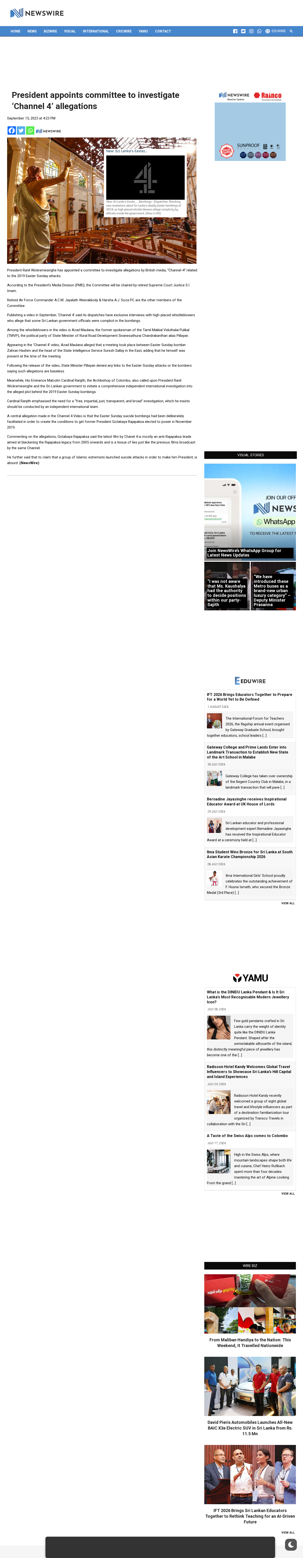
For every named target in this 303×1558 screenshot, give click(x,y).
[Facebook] (12, 130)
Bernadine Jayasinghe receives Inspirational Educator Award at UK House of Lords (246, 801)
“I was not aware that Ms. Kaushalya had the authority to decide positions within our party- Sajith (226, 593)
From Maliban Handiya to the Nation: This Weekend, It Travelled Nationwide (250, 1342)
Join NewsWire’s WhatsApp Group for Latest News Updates (244, 553)
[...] (265, 735)
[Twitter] (21, 130)
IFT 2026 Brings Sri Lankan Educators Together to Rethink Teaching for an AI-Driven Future (250, 1516)
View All (288, 903)
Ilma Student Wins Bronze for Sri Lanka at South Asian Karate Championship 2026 (250, 854)
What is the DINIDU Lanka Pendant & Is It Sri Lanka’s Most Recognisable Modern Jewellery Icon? (248, 997)
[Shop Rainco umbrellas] (250, 125)
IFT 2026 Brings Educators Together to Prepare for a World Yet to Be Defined (249, 697)
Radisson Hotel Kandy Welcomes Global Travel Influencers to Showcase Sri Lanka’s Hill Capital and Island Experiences (249, 1072)
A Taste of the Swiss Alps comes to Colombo (247, 1135)
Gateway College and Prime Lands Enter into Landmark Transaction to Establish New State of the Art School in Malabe (247, 752)
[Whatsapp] (30, 130)
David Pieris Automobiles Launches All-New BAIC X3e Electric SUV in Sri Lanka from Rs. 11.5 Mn (250, 1428)
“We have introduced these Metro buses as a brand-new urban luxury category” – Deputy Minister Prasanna (272, 590)
